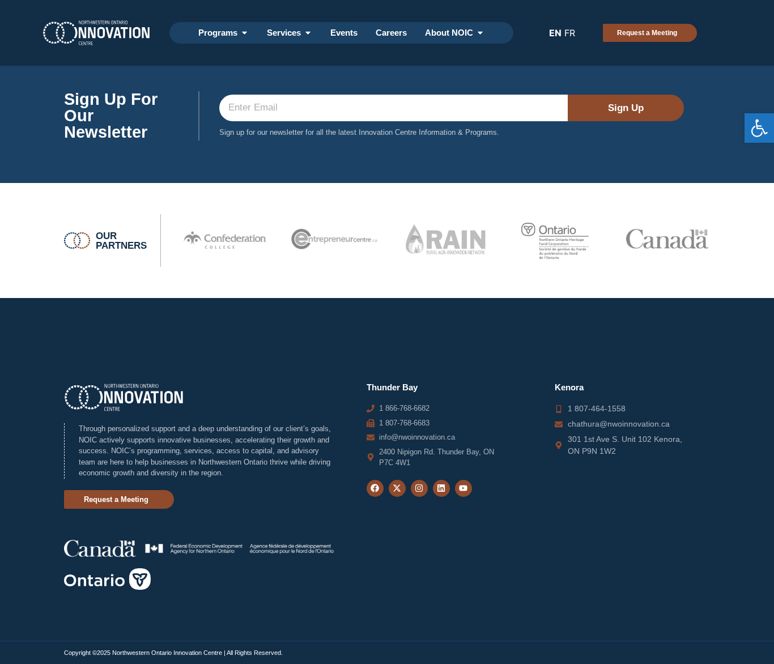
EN (555, 33)
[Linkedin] (441, 488)
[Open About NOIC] (480, 33)
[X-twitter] (397, 488)
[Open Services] (308, 33)
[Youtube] (463, 488)
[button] (759, 128)
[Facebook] (375, 488)
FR (569, 33)
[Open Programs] (244, 33)
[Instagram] (419, 488)
